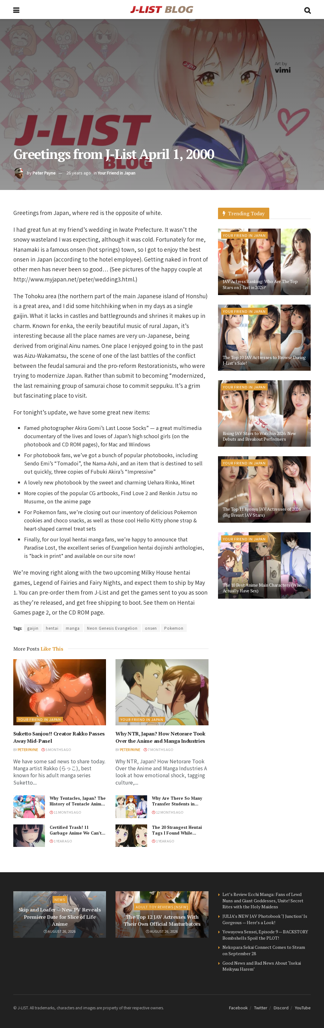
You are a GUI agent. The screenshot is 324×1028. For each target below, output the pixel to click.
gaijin (33, 628)
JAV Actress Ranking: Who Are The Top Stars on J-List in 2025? (260, 284)
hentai (52, 628)
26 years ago (78, 173)
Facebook (238, 1008)
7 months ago (160, 749)
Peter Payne (44, 173)
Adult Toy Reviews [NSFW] (162, 906)
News (59, 899)
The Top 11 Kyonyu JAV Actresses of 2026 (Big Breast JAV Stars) (262, 512)
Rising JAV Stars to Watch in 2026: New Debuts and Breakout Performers (259, 436)
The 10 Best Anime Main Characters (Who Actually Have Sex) (262, 588)
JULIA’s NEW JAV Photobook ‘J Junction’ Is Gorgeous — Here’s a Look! (264, 919)
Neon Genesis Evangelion (112, 628)
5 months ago (58, 749)
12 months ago (169, 812)
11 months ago (67, 812)
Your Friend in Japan (116, 173)
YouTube (303, 1008)
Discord (281, 1008)
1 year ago (62, 840)
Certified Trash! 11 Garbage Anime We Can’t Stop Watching (76, 833)
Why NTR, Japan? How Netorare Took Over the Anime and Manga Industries (160, 737)
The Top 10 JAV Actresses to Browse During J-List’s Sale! (264, 360)
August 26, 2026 (61, 931)
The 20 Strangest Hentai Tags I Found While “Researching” (177, 833)
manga (73, 628)
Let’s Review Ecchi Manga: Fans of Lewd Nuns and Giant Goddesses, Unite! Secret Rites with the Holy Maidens (262, 900)
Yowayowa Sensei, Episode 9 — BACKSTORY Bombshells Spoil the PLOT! (265, 935)
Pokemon (174, 628)
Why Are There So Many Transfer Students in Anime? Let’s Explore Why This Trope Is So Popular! (179, 806)
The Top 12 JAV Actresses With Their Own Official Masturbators (162, 920)
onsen (151, 628)
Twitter (260, 1008)
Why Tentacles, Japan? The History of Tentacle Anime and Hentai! (78, 803)
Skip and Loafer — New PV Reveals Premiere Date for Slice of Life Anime (60, 916)
